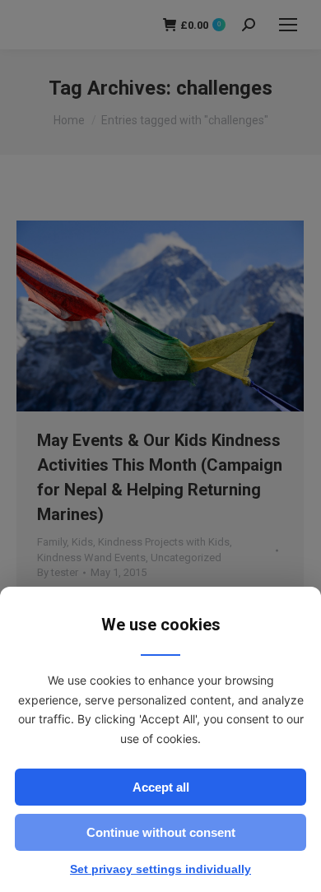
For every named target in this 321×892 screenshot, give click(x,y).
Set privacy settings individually (160, 869)
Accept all (161, 787)
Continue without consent (160, 832)
